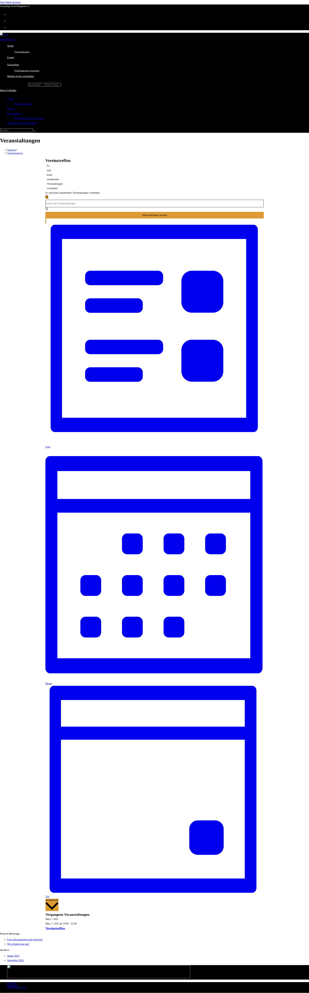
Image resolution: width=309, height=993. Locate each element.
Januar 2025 (13, 956)
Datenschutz (12, 985)
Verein (10, 99)
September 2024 (15, 960)
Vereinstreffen (55, 928)
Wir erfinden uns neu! (18, 944)
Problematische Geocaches (29, 118)
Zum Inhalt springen (10, 2)
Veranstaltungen (23, 103)
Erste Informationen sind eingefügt (25, 939)
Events (11, 108)
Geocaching (14, 113)
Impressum (12, 983)
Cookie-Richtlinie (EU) (17, 987)
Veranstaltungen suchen (154, 215)
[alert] (48, 177)
